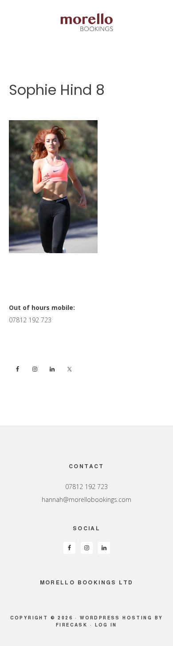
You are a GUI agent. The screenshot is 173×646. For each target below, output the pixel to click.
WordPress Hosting (116, 618)
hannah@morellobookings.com (86, 499)
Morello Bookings (86, 22)
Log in (106, 625)
